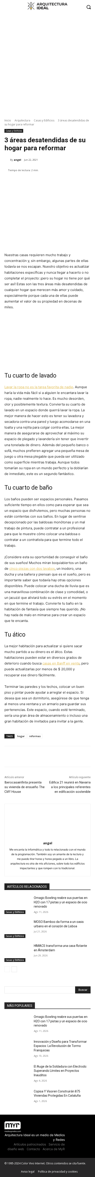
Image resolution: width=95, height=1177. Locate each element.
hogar (21, 736)
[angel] (7, 160)
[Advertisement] (47, 63)
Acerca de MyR (54, 1149)
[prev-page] (7, 969)
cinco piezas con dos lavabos (32, 568)
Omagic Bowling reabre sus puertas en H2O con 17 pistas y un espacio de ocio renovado (60, 902)
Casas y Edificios (44, 120)
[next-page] (14, 969)
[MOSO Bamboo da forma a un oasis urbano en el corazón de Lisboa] (17, 929)
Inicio (7, 120)
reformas (35, 736)
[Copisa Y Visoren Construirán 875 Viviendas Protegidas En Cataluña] (17, 1098)
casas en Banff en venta (61, 663)
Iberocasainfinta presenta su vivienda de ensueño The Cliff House (24, 787)
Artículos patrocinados (30, 1144)
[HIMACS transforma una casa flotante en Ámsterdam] (17, 953)
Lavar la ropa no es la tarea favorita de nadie (38, 387)
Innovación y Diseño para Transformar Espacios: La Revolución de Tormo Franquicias (60, 1046)
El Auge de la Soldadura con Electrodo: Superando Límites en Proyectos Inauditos (60, 1071)
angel (17, 159)
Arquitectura (22, 120)
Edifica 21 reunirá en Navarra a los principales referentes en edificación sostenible (70, 787)
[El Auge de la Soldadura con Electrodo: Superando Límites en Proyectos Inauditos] (17, 1073)
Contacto (33, 1149)
